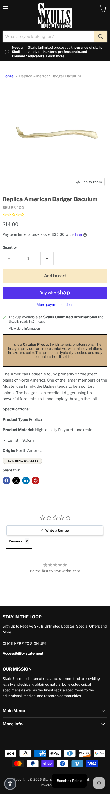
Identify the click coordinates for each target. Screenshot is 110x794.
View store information (24, 328)
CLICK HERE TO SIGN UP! (24, 643)
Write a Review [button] (57, 530)
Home (8, 76)
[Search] (100, 36)
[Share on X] (16, 480)
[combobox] (48, 36)
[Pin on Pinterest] (35, 480)
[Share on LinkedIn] (26, 480)
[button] (10, 784)
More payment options (55, 305)
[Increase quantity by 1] (47, 258)
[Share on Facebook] (6, 480)
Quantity (10, 247)
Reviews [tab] (15, 541)
